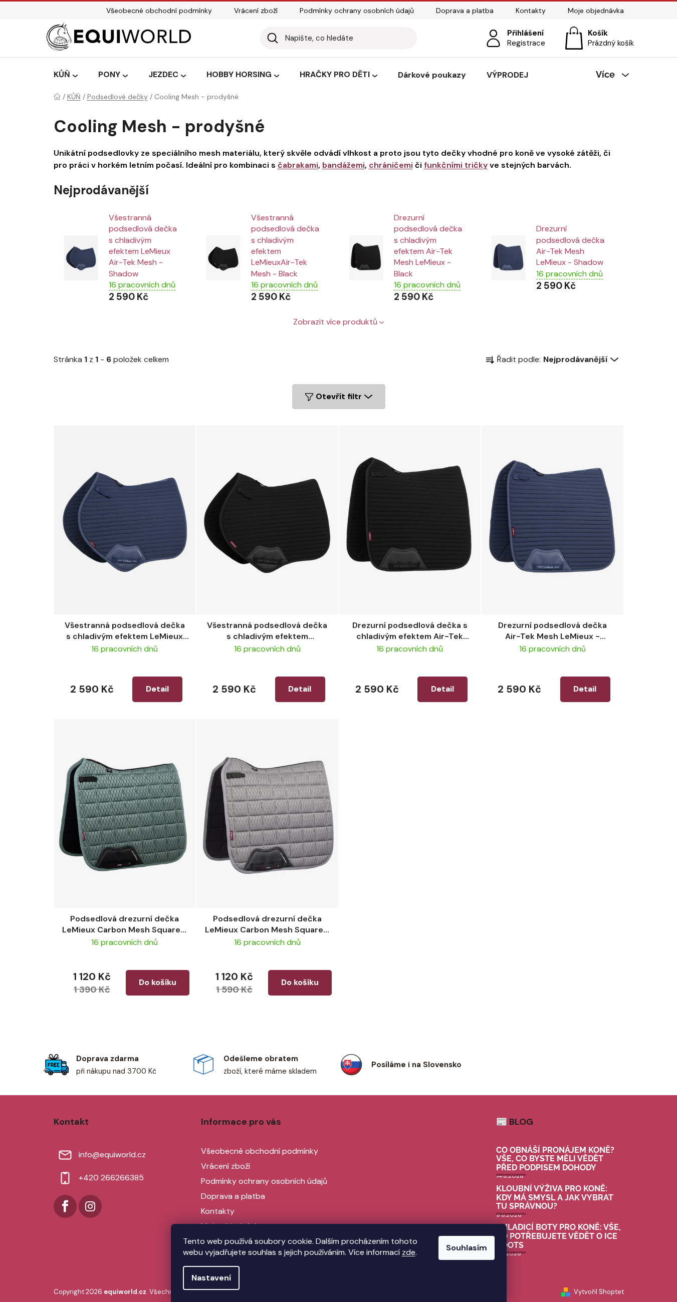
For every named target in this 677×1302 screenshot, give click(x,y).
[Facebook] (65, 1206)
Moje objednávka (596, 10)
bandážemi (343, 165)
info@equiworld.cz (112, 1154)
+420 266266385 (111, 1177)
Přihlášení (525, 33)
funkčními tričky (456, 165)
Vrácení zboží (256, 10)
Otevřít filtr (339, 396)
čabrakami (298, 165)
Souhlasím (466, 1247)
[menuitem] (66, 75)
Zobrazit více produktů (335, 321)
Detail (157, 689)
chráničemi (391, 165)
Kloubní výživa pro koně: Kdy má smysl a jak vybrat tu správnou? (554, 1197)
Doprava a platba (465, 10)
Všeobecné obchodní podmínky (159, 10)
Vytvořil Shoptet (599, 1291)
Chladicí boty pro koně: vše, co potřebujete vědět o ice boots (558, 1236)
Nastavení (211, 1277)
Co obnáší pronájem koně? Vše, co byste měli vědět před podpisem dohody (555, 1159)
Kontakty (531, 10)
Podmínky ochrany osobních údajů (357, 10)
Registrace (526, 43)
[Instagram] (90, 1206)
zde (408, 1252)
